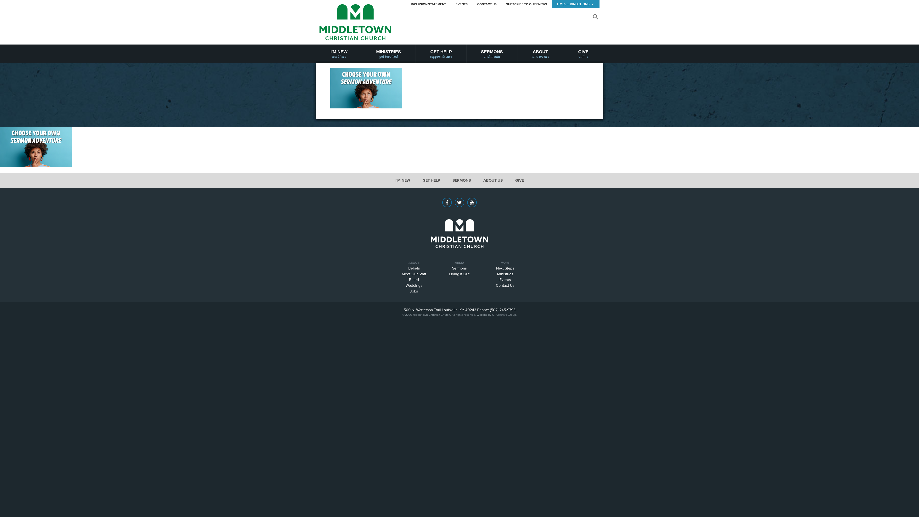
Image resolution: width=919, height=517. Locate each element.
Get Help (441, 54)
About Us (493, 180)
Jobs (414, 291)
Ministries (388, 54)
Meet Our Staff (414, 273)
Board (414, 279)
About (540, 54)
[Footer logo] (459, 226)
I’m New (402, 180)
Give (583, 54)
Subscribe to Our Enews (526, 4)
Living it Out (459, 273)
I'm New (339, 54)
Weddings (414, 285)
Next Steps (505, 268)
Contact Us (487, 4)
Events (462, 4)
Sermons (492, 54)
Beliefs (414, 268)
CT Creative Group (504, 315)
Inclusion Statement (428, 4)
